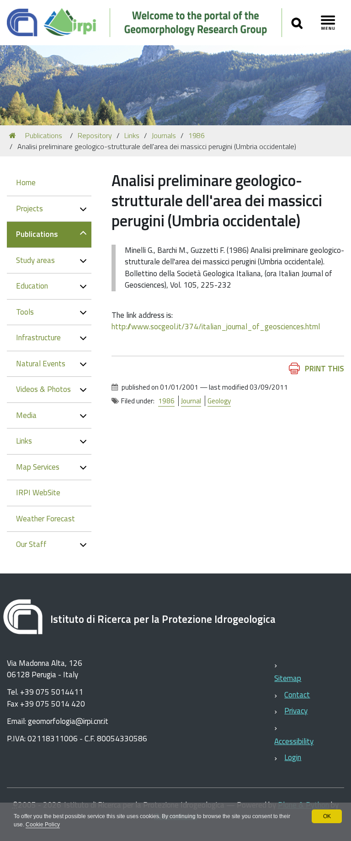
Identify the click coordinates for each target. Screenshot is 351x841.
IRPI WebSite (38, 492)
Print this (324, 369)
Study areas (35, 260)
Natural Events (40, 364)
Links (131, 135)
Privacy (296, 711)
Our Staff (31, 544)
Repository (95, 135)
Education (32, 286)
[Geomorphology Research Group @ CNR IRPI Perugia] (144, 22)
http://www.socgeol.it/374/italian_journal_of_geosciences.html (216, 326)
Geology (219, 401)
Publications (43, 135)
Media (26, 415)
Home (26, 182)
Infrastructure (38, 337)
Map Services (37, 467)
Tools (25, 312)
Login (292, 757)
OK (327, 816)
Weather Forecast (45, 519)
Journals (164, 135)
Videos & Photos (43, 389)
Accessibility (294, 741)
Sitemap (287, 678)
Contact (297, 695)
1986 (196, 135)
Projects (29, 208)
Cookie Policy (43, 824)
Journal (191, 401)
